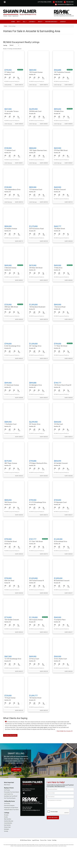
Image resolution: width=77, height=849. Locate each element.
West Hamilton (7, 819)
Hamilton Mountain (8, 821)
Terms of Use (43, 840)
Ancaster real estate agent (39, 727)
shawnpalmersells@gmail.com (65, 4)
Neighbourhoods (51, 22)
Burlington (6, 829)
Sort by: (5, 45)
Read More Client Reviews (10, 735)
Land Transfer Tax (8, 794)
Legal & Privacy (35, 840)
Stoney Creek (7, 827)
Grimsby (6, 831)
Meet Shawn (7, 784)
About (41, 22)
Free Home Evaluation (9, 805)
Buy (19, 22)
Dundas (6, 817)
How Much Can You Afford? (10, 796)
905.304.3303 (69, 2)
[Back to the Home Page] (20, 13)
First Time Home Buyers (9, 798)
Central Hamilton (8, 823)
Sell (25, 22)
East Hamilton (7, 825)
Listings (32, 22)
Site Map (54, 840)
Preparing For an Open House (11, 807)
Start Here (16, 769)
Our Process (7, 790)
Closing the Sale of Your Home (11, 809)
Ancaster (6, 815)
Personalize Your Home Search (11, 792)
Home (13, 21)
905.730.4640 (58, 2)
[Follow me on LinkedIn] (5, 2)
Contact (63, 21)
